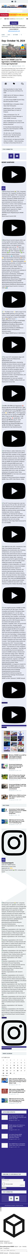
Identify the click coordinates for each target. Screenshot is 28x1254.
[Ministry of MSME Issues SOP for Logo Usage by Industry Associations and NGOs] (7, 733)
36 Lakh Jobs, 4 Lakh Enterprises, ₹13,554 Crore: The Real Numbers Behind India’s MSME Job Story (12, 134)
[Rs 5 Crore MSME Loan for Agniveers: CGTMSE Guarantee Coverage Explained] (14, 51)
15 (7, 1068)
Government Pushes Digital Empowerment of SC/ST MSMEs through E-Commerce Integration (17, 811)
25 (17, 1070)
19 (21, 1068)
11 (17, 1065)
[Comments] (22, 83)
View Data (14, 23)
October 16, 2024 (7, 66)
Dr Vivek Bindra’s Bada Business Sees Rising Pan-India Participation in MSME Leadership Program (13, 128)
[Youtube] (12, 1)
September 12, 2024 (14, 759)
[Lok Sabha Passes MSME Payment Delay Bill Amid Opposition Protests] (5, 1136)
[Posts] (6, 83)
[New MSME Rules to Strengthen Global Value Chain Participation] (5, 1145)
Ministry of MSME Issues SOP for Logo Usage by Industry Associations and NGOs (17, 756)
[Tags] (14, 83)
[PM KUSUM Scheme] (14, 744)
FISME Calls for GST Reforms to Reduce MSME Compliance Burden (17, 1126)
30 (10, 1073)
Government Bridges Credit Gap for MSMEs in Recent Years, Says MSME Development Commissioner (17, 786)
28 (3, 1073)
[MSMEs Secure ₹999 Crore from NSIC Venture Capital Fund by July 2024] (5, 796)
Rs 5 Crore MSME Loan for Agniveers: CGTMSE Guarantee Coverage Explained (14, 62)
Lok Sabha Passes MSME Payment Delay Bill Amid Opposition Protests (15, 1136)
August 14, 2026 (13, 1120)
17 (14, 1068)
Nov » (6, 1075)
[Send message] (27, 1251)
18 (17, 1068)
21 (3, 1070)
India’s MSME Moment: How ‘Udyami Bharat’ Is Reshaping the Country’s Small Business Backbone (14, 122)
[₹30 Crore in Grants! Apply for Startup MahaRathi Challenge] (21, 738)
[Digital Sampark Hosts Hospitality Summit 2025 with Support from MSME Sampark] (7, 749)
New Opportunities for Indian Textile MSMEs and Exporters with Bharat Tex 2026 (13, 90)
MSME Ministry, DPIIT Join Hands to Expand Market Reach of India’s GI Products (13, 110)
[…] (13, 77)
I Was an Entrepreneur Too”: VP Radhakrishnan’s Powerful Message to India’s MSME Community (13, 116)
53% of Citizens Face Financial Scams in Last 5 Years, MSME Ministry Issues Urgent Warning (17, 776)
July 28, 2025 (13, 1094)
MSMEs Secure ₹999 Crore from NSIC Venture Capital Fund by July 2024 (17, 796)
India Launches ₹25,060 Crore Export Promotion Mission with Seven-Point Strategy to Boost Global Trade (17, 1081)
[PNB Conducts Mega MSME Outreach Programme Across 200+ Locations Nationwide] (5, 1091)
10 (14, 1065)
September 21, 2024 (14, 824)
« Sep (3, 1075)
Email (3, 1178)
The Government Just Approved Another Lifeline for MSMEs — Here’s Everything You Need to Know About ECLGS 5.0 (14, 141)
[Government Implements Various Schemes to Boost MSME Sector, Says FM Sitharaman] (5, 766)
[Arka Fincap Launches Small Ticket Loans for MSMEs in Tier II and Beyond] (14, 749)
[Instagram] (15, 1)
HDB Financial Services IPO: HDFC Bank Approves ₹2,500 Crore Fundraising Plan (16, 821)
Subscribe (4, 1188)
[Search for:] (14, 11)
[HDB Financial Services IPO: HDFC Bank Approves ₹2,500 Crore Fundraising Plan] (5, 821)
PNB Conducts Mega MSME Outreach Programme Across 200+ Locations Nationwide (17, 1091)
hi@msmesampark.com (14, 31)
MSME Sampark (17, 66)
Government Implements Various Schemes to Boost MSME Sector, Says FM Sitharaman (16, 766)
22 (7, 1070)
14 (3, 1068)
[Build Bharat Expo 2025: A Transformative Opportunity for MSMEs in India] (14, 733)
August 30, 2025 (13, 815)
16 (10, 1068)
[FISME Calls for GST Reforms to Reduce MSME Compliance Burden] (5, 1126)
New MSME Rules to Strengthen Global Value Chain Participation (17, 1144)
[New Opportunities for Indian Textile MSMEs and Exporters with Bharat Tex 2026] (5, 1117)
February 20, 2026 (14, 1084)
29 (7, 1073)
